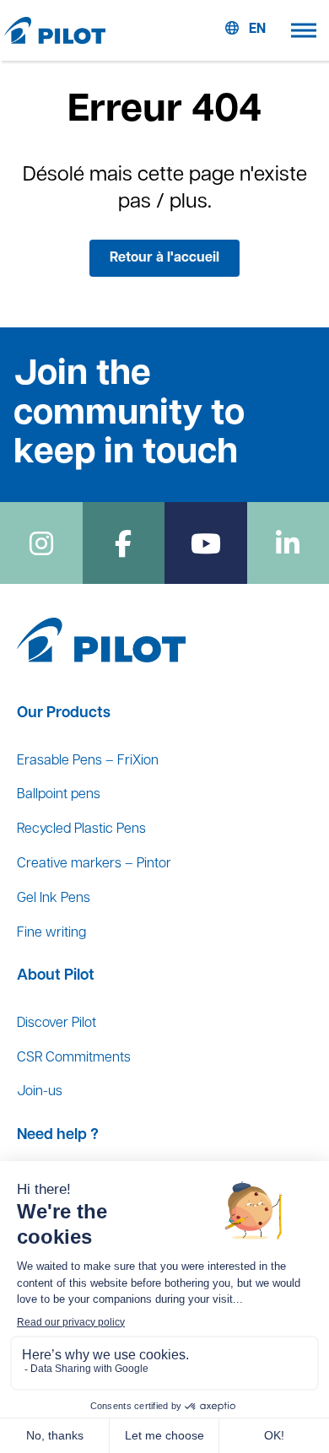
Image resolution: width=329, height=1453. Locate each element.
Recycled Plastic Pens (81, 829)
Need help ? (58, 1135)
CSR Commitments (74, 1058)
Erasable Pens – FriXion (88, 761)
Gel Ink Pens (53, 898)
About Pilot (55, 976)
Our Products (64, 713)
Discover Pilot (56, 1023)
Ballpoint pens (58, 795)
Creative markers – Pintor (94, 864)
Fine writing (51, 933)
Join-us (39, 1092)
